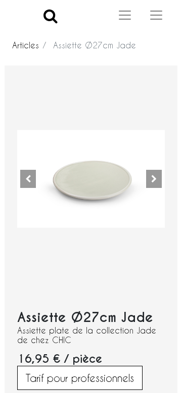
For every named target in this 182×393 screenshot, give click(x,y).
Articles (25, 45)
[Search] (50, 15)
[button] (28, 178)
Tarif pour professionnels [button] (80, 378)
